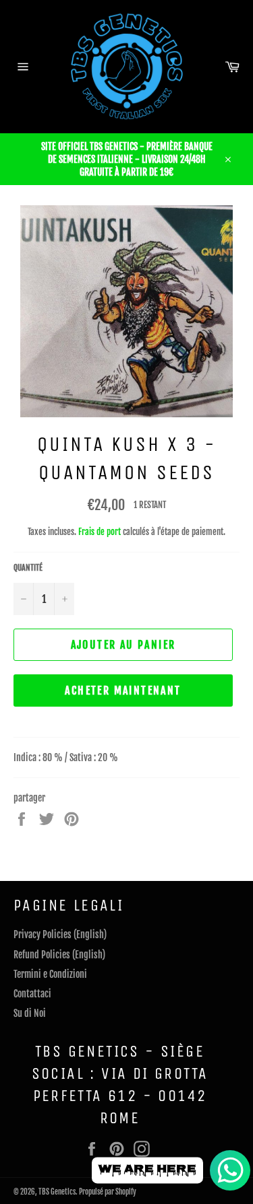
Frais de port (99, 531)
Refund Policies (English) (59, 954)
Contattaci (32, 993)
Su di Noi (29, 1013)
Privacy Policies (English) (60, 934)
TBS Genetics (57, 1192)
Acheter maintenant (123, 690)
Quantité (28, 568)
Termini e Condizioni (50, 974)
